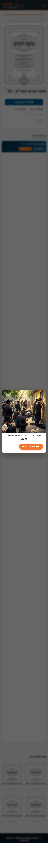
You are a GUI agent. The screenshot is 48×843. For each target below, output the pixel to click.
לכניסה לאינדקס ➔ (31, 446)
